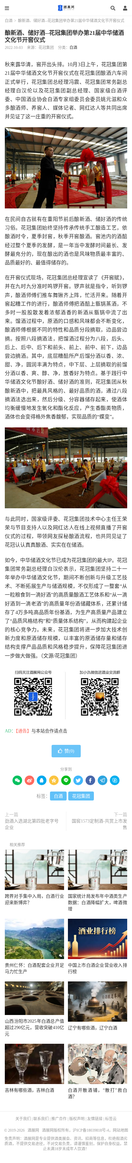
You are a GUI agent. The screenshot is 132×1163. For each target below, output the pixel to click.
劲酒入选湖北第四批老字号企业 (32, 824)
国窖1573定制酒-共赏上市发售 (99, 824)
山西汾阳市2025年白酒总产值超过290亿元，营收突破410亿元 (34, 1027)
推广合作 (59, 1119)
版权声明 (77, 1119)
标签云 (111, 1119)
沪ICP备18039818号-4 (91, 1130)
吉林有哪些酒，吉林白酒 (29, 1090)
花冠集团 (81, 796)
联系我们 (41, 1119)
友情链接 (95, 1119)
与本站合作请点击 (49, 731)
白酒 (8, 21)
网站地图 (120, 1130)
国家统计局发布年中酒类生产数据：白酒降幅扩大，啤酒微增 (97, 902)
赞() (69, 751)
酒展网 (66, 8)
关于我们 (23, 1119)
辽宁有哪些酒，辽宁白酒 (92, 1028)
